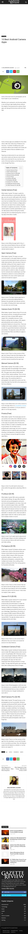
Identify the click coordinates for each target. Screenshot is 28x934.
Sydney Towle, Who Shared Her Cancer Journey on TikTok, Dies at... (17, 846)
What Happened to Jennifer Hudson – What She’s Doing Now (7, 769)
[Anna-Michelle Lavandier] (14, 780)
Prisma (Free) (10, 176)
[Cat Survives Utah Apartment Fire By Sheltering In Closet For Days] (5, 839)
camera (10, 751)
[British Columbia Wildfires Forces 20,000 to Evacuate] (5, 832)
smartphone (16, 751)
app (6, 751)
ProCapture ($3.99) (11, 180)
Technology (4, 36)
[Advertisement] (14, 19)
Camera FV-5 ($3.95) (12, 181)
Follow (23, 895)
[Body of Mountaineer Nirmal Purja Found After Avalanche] (5, 854)
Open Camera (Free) (12, 171)
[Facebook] (7, 71)
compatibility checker (20, 405)
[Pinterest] (14, 71)
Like (24, 892)
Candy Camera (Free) (12, 170)
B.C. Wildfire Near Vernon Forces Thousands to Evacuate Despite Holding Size (18, 861)
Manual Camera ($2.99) (13, 175)
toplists (21, 751)
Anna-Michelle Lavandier (8, 67)
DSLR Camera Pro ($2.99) (13, 185)
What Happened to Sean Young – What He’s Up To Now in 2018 (21, 769)
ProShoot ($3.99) (11, 178)
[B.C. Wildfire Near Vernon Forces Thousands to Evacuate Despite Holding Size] (5, 861)
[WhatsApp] (18, 71)
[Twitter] (11, 71)
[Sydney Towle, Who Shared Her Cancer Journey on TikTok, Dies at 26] (5, 846)
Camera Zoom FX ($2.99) (13, 173)
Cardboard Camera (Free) (13, 183)
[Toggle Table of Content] (20, 168)
